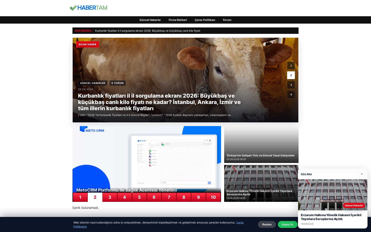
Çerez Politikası (205, 19)
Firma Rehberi (178, 19)
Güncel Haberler (150, 19)
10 (213, 197)
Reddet (267, 224)
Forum (227, 19)
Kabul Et (287, 224)
